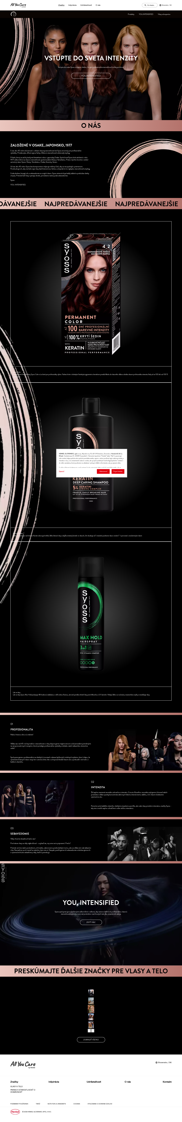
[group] (91, 1011)
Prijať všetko (118, 471)
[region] (91, 463)
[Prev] (89, 1030)
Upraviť (61, 471)
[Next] (92, 1030)
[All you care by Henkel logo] (18, 5)
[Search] (146, 5)
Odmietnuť (103, 471)
